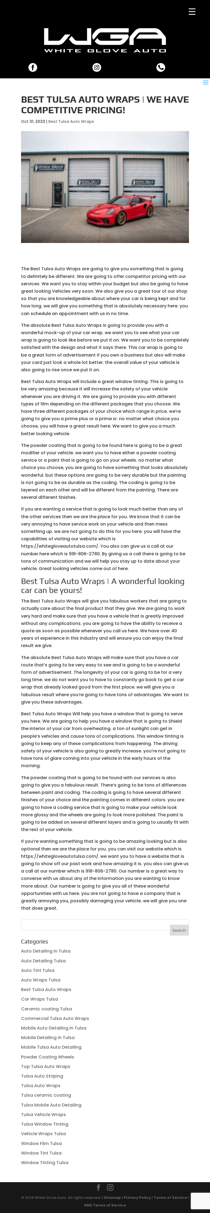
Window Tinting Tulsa (44, 1162)
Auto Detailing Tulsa (43, 961)
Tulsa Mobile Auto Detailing (51, 1105)
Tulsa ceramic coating (46, 1095)
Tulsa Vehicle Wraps (43, 1114)
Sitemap (112, 1197)
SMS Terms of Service (105, 1205)
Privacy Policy (137, 1197)
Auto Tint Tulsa (37, 970)
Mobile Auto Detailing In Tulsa (53, 1028)
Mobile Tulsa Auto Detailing (51, 1047)
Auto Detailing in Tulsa (46, 951)
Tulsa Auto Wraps (40, 1085)
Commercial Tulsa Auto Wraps (55, 1018)
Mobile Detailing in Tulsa (48, 1037)
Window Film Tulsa (41, 1143)
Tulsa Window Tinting (44, 1124)
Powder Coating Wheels (47, 1057)
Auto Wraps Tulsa (40, 980)
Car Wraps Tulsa (39, 999)
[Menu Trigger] (192, 11)
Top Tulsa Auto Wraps (45, 1066)
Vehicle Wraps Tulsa (43, 1134)
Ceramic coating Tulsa (46, 1009)
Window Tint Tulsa (41, 1153)
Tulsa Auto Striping (42, 1076)
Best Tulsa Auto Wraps (71, 121)
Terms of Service (170, 1197)
